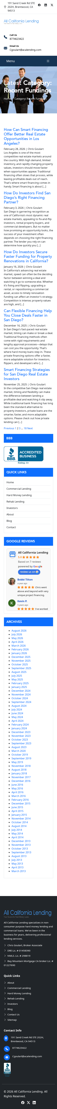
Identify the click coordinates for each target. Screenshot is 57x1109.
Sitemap (12, 1019)
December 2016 (21, 781)
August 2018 (19, 769)
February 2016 (20, 799)
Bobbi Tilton (25, 579)
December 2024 (21, 690)
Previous (9, 428)
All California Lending (33, 552)
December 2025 (21, 657)
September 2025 (21, 668)
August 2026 (19, 630)
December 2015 (21, 803)
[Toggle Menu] (48, 61)
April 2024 (17, 721)
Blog (9, 521)
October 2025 (20, 664)
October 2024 (20, 698)
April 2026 (17, 642)
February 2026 (20, 649)
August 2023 (19, 747)
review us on (27, 571)
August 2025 (19, 672)
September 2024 (21, 702)
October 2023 (20, 739)
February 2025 (20, 683)
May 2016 (17, 788)
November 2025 (21, 660)
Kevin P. (22, 601)
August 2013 (19, 856)
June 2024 (17, 713)
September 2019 (21, 758)
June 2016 (17, 784)
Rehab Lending (15, 501)
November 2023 (21, 736)
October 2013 (20, 848)
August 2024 (19, 705)
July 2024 (17, 709)
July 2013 (17, 860)
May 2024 (17, 717)
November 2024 (21, 694)
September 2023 (21, 743)
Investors (12, 508)
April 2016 (17, 792)
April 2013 (17, 867)
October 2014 (20, 822)
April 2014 (17, 837)
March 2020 (19, 751)
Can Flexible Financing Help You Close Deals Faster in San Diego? (28, 315)
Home (7, 98)
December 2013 (21, 841)
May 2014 (17, 833)
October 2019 (20, 754)
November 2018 (21, 766)
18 (25, 428)
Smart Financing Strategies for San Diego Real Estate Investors (27, 374)
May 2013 (17, 863)
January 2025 (19, 687)
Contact (11, 527)
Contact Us (13, 1014)
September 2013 (21, 852)
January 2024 (19, 728)
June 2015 (17, 807)
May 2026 (17, 638)
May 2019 (17, 762)
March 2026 (19, 645)
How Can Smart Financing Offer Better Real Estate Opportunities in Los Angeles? (26, 136)
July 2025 (17, 675)
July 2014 (17, 830)
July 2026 (17, 634)
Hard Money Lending (19, 495)
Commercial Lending (18, 488)
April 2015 (17, 811)
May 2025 (17, 679)
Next (30, 428)
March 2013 (19, 871)
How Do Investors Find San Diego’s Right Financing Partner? (27, 198)
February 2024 (20, 724)
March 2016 (19, 796)
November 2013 (21, 845)
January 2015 (19, 814)
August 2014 (19, 826)
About (10, 514)
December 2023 (21, 732)
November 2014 (21, 818)
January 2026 (19, 653)
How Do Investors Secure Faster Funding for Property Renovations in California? (28, 256)
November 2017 (21, 777)
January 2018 (19, 773)
